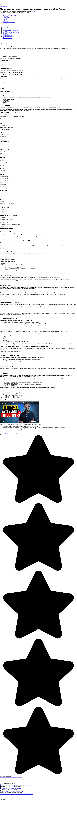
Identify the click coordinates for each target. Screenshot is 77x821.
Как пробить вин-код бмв (7, 35)
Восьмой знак (5, 31)
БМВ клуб (2, 2)
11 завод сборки (5, 19)
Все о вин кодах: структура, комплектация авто (11, 32)
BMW (34, 11)
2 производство (5, 23)
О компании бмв (5, 39)
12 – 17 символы (5, 21)
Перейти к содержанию (4, 0)
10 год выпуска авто (6, 17)
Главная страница (3, 6)
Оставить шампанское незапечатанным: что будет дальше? (10, 788)
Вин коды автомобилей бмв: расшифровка (10, 30)
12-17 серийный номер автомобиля (9, 22)
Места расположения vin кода (8, 38)
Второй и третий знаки (7, 33)
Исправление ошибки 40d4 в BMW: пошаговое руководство (11, 777)
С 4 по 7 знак (5, 42)
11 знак (4, 20)
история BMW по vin (4, 433)
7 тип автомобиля (6, 27)
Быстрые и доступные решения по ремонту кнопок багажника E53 (12, 791)
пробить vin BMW (11, 433)
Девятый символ (5, 34)
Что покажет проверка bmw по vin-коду (10, 15)
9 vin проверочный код (7, 29)
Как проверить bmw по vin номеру (9, 36)
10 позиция (5, 18)
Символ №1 (5, 43)
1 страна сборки (5, 16)
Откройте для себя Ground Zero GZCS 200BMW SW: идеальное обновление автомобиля (16, 785)
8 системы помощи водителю (8, 28)
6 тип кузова (5, 26)
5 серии (4, 25)
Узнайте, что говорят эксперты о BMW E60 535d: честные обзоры (12, 782)
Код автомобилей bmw (7, 37)
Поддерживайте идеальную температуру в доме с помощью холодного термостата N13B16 (16, 794)
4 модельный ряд (6, 24)
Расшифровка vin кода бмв (7, 41)
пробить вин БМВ (18, 433)
